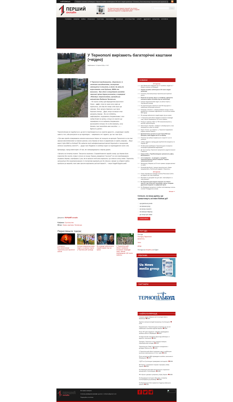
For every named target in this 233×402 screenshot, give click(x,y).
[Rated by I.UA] (171, 391)
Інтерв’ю (164, 19)
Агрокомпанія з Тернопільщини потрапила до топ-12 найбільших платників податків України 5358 (154, 327)
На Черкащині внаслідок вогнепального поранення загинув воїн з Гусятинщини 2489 (154, 370)
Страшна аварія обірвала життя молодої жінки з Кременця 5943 (153, 317)
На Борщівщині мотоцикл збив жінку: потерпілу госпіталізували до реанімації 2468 (153, 378)
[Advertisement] (116, 34)
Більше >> (172, 191)
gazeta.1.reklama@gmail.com (107, 394)
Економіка (110, 19)
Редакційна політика (86, 397)
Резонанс (91, 19)
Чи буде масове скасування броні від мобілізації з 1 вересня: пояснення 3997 (154, 337)
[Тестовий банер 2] (157, 298)
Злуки (65, 225)
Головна (68, 19)
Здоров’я (147, 19)
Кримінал (119, 19)
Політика (100, 19)
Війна (83, 19)
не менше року (145, 206)
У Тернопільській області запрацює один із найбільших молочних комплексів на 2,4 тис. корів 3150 (155, 352)
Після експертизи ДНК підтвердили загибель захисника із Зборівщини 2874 (156, 357)
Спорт (139, 19)
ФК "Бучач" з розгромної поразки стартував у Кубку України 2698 (154, 365)
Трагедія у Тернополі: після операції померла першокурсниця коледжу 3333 (152, 342)
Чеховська (78, 225)
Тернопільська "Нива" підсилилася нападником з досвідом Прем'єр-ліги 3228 (153, 347)
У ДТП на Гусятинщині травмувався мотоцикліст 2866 (156, 361)
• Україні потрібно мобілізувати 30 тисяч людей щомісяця (104, 1)
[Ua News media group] (157, 269)
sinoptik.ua (149, 250)
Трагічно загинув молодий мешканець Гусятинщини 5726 (154, 322)
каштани (71, 225)
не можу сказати (145, 209)
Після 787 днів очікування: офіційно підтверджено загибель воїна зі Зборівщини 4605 (154, 332)
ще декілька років (146, 203)
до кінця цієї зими (146, 215)
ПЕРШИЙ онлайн (71, 217)
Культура (156, 19)
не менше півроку (146, 212)
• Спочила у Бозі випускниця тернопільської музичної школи (142, 1)
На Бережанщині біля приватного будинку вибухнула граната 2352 (155, 383)
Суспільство (130, 19)
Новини (76, 19)
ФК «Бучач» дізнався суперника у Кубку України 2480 (156, 374)
